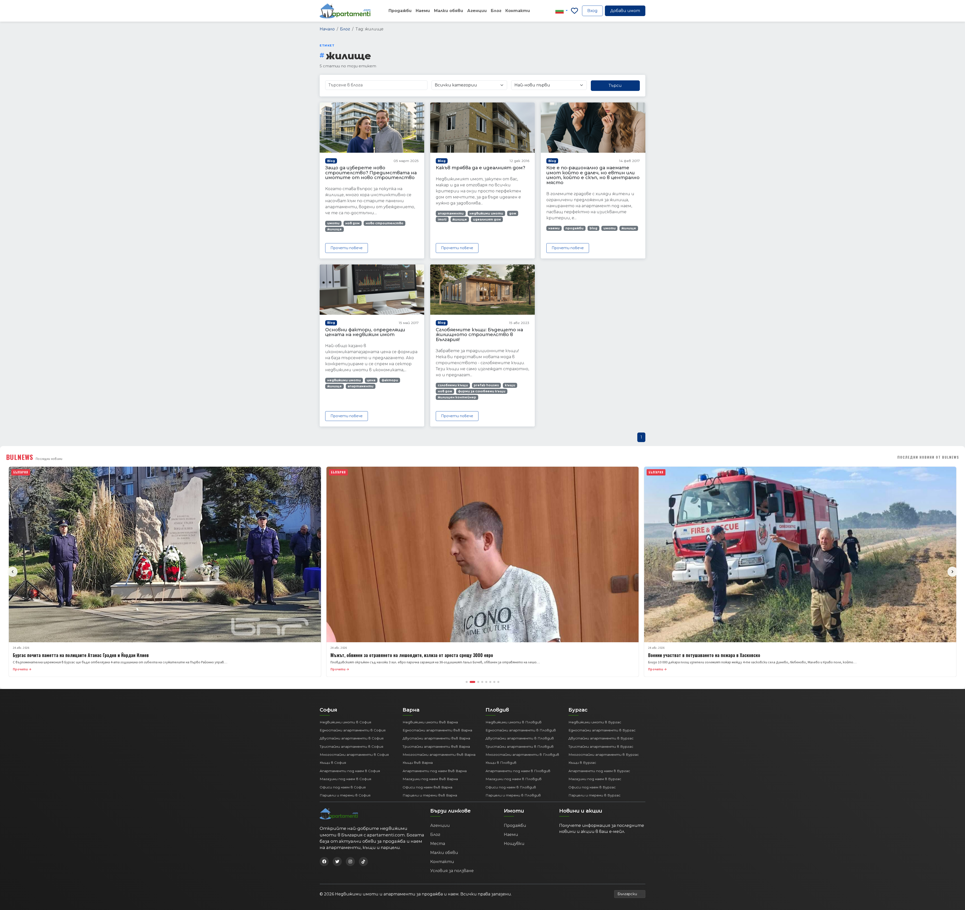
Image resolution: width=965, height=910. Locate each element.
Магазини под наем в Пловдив (514, 779)
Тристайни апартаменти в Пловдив (520, 746)
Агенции (477, 10)
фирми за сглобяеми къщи (481, 391)
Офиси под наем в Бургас (592, 787)
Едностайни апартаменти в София (352, 730)
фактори (389, 380)
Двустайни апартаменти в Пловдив (520, 738)
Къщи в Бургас (582, 763)
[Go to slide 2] (472, 682)
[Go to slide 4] (482, 682)
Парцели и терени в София (345, 795)
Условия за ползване (452, 870)
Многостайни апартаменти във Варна (439, 755)
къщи (510, 385)
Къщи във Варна (418, 763)
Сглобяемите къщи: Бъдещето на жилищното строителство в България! (479, 335)
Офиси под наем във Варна (427, 787)
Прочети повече (346, 248)
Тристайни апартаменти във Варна (436, 746)
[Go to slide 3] (478, 682)
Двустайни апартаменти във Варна (436, 738)
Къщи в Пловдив (501, 763)
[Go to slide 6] (490, 682)
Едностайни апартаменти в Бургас (602, 730)
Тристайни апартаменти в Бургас (600, 746)
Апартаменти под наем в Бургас (599, 771)
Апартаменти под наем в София (350, 771)
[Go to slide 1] (467, 682)
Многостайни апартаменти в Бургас (603, 755)
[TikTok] (363, 861)
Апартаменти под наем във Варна (435, 771)
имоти (333, 223)
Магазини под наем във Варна (430, 779)
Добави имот (625, 10)
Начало (327, 29)
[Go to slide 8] (498, 682)
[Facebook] (324, 861)
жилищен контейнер (457, 397)
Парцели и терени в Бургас (594, 795)
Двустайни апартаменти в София (351, 738)
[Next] (952, 572)
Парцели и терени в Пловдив (513, 795)
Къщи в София (333, 763)
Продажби (400, 10)
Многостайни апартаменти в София (354, 755)
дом (512, 213)
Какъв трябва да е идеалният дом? (480, 168)
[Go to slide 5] (486, 682)
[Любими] (574, 11)
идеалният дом (487, 219)
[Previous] (13, 572)
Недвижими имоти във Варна (430, 722)
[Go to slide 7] (494, 682)
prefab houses (486, 385)
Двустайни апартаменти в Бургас (601, 738)
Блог (496, 10)
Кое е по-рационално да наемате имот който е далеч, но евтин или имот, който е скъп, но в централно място (593, 175)
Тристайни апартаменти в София (351, 746)
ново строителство (384, 223)
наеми (554, 228)
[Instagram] (350, 861)
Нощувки (514, 843)
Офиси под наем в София (343, 787)
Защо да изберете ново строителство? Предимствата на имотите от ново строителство (371, 173)
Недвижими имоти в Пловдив (514, 722)
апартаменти (451, 213)
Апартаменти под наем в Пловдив (518, 771)
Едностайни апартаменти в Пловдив (521, 730)
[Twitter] (337, 861)
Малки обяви (448, 10)
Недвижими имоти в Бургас (594, 722)
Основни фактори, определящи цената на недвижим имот (365, 332)
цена (371, 380)
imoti (442, 219)
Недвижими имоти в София (345, 722)
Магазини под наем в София (345, 779)
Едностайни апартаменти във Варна (437, 730)
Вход (592, 10)
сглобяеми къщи (453, 385)
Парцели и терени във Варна (430, 795)
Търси (615, 85)
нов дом (352, 223)
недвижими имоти (486, 213)
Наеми (423, 10)
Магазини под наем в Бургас (594, 779)
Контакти (517, 10)
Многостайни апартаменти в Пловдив (522, 755)
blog (593, 228)
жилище (334, 229)
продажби (574, 228)
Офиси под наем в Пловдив (511, 787)
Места (437, 843)
